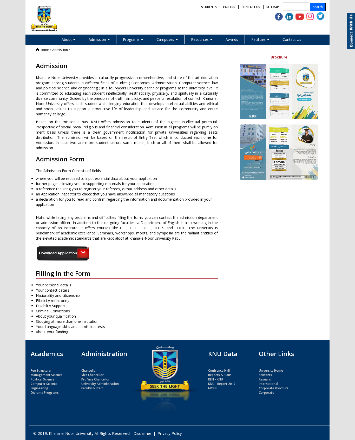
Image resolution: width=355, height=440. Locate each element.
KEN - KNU (215, 379)
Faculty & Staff (92, 388)
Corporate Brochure (273, 388)
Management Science (46, 375)
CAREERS (229, 7)
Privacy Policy (169, 433)
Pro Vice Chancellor (95, 379)
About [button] (67, 39)
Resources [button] (200, 39)
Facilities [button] (259, 39)
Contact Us (291, 39)
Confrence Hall (219, 370)
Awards (232, 39)
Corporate (266, 392)
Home (44, 50)
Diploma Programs (45, 392)
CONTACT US (250, 7)
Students (265, 375)
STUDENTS (209, 7)
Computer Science (44, 384)
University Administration (100, 384)
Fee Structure (41, 370)
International (268, 384)
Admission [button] (98, 39)
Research (265, 379)
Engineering (39, 388)
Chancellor (89, 370)
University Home (271, 370)
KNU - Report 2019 (221, 384)
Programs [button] (132, 39)
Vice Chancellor (92, 375)
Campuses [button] (165, 39)
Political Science (42, 379)
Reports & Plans (220, 375)
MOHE (212, 388)
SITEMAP (272, 7)
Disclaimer (142, 433)
